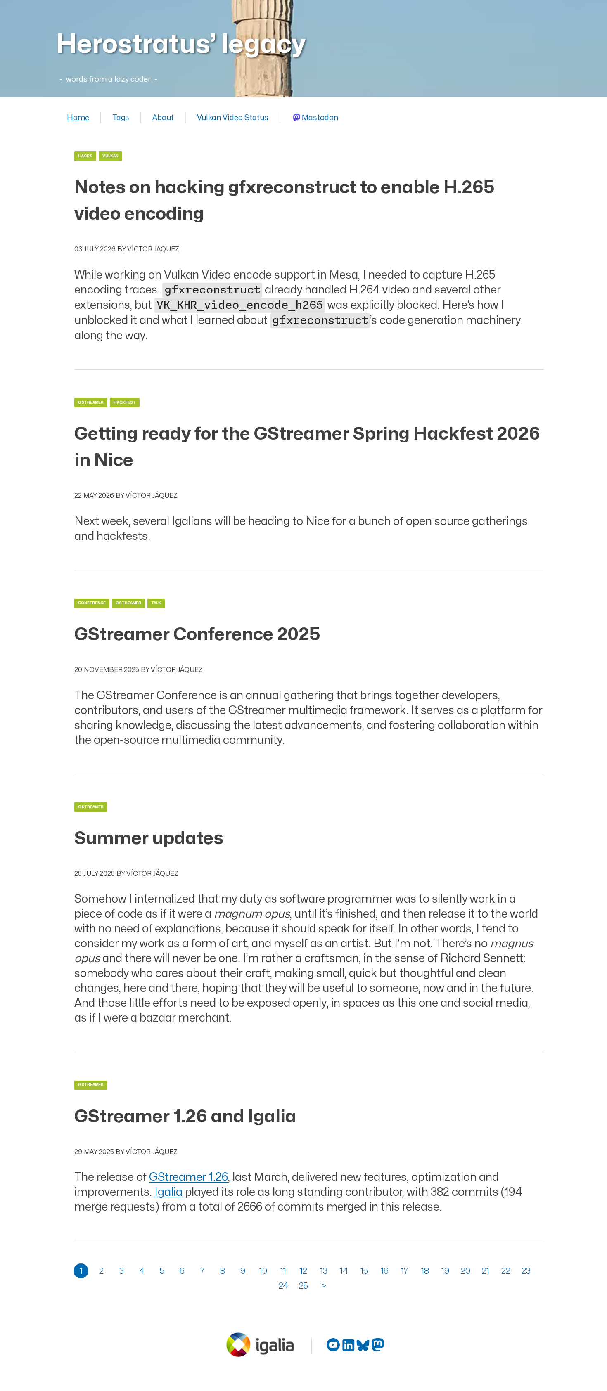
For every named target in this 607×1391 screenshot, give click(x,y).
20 (465, 1271)
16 (385, 1271)
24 (283, 1286)
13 (323, 1271)
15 (364, 1271)
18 (425, 1271)
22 (505, 1271)
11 (283, 1271)
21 (485, 1271)
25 (303, 1286)
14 (344, 1271)
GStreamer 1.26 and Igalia (185, 1116)
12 (303, 1271)
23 (526, 1271)
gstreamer (91, 403)
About (163, 117)
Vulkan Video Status (232, 117)
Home (78, 117)
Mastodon (320, 117)
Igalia (168, 1192)
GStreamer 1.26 (188, 1177)
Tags (120, 117)
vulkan (110, 156)
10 (263, 1271)
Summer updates (148, 838)
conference (92, 603)
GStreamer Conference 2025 (197, 634)
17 (404, 1271)
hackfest (125, 403)
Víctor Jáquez (153, 249)
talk (156, 603)
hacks (85, 156)
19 (445, 1271)
